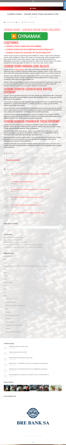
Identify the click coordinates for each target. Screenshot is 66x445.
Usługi (5, 295)
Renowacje (8, 318)
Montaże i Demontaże (11, 302)
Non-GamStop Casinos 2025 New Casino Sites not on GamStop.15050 (30, 189)
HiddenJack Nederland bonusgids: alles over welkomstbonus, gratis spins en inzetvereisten (26, 266)
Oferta (5, 279)
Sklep (5, 289)
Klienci (5, 272)
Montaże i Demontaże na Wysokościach (15, 305)
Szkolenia (8, 328)
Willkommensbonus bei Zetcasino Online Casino (15, 242)
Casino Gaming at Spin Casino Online (13, 240)
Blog (35, 17)
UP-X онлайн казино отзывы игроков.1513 (23, 181)
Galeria (5, 263)
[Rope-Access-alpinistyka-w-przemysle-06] (13, 388)
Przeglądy (8, 312)
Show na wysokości (10, 322)
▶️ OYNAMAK (25, 36)
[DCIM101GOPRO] (52, 388)
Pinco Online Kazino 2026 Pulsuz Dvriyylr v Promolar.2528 (27, 197)
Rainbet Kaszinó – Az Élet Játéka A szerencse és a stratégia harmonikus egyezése (23, 244)
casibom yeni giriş (19, 69)
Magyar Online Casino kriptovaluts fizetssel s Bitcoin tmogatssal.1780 (30, 174)
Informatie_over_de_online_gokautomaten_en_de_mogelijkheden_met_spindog (23, 247)
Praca (5, 286)
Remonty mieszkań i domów (12, 315)
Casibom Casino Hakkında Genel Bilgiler (24, 46)
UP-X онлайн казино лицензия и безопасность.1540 (26, 205)
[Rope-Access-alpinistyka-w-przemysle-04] (26, 388)
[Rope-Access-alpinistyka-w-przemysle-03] (33, 388)
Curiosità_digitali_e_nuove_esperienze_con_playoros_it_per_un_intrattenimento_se (29, 374)
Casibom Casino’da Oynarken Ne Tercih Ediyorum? (28, 52)
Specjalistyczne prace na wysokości (14, 325)
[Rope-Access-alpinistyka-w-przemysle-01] (46, 388)
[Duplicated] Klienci (8, 256)
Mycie (7, 309)
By (29, 22)
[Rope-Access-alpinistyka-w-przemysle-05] (20, 388)
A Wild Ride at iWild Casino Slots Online (13, 237)
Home (31, 17)
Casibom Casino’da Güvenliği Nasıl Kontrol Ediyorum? (30, 49)
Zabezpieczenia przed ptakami (13, 332)
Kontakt (5, 276)
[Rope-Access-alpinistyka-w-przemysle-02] (39, 388)
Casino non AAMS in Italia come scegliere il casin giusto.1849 (28, 213)
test (5, 292)
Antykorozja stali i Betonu (12, 299)
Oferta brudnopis (8, 282)
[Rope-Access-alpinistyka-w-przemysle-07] (7, 388)
